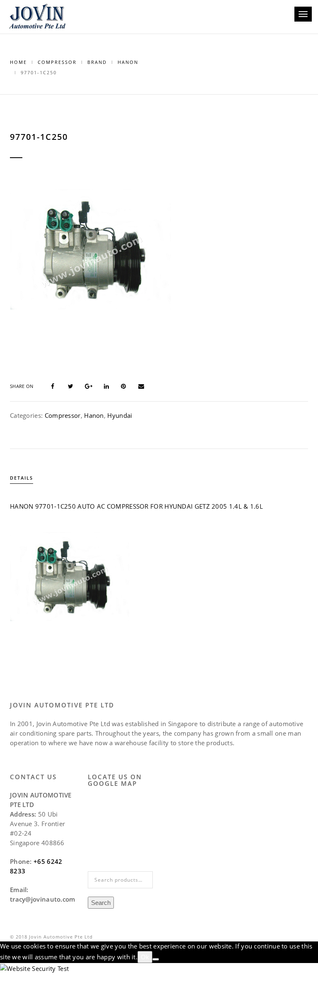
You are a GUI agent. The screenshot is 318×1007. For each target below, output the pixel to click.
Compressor (57, 62)
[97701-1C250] (57, 385)
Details (21, 478)
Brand (97, 62)
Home (18, 62)
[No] (155, 959)
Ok (145, 957)
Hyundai (119, 415)
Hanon (128, 62)
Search (101, 902)
